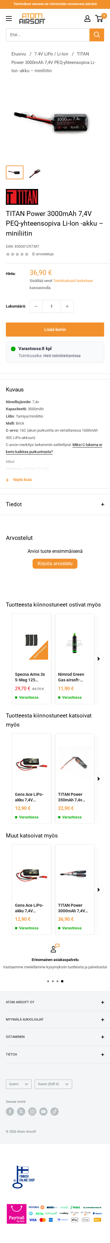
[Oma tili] (87, 18)
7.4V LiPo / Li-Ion (51, 54)
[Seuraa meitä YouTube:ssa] (43, 1111)
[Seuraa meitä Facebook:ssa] (10, 1111)
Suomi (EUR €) (48, 1084)
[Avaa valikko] (9, 18)
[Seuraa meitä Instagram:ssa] (32, 1111)
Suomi (13, 1084)
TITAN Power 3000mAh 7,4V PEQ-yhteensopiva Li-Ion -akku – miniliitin (53, 62)
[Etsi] (96, 34)
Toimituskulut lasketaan (73, 280)
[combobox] (47, 34)
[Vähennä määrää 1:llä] (36, 306)
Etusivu (18, 54)
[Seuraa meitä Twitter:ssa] (21, 1111)
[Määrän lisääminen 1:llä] (67, 306)
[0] (99, 18)
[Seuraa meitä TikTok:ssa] (54, 1111)
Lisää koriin (55, 329)
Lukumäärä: (16, 306)
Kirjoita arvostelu (55, 563)
